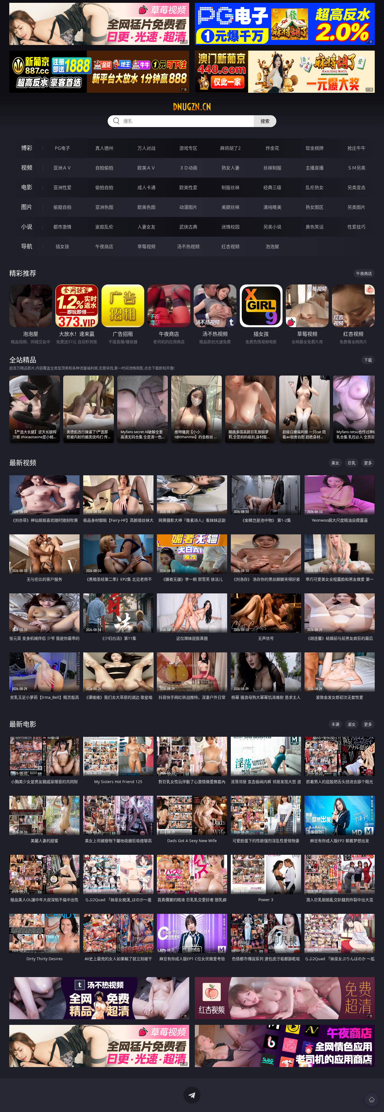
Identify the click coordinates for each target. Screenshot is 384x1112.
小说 (26, 226)
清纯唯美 (272, 207)
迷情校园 (231, 227)
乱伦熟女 (315, 187)
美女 (335, 462)
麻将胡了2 (230, 148)
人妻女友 (146, 227)
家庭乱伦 (104, 227)
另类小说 (272, 227)
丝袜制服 (272, 168)
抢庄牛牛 (356, 148)
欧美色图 (146, 207)
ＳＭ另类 (356, 168)
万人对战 (146, 148)
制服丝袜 (231, 187)
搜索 (265, 121)
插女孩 (62, 246)
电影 (26, 187)
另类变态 (356, 187)
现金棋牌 (315, 148)
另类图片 (356, 207)
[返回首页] (371, 1099)
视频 (26, 167)
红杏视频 (231, 246)
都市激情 (62, 227)
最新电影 (22, 724)
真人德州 (104, 148)
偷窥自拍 (62, 207)
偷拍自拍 (104, 187)
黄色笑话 (315, 227)
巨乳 (352, 462)
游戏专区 (188, 148)
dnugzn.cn (192, 106)
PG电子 (62, 148)
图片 (26, 207)
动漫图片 (188, 207)
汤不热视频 (188, 246)
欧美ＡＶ (146, 168)
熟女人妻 (231, 168)
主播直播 (315, 168)
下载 (368, 360)
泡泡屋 (272, 246)
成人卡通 (146, 187)
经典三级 (272, 187)
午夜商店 (104, 246)
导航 (26, 246)
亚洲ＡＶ (62, 168)
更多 (368, 462)
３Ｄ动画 (188, 168)
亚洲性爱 (62, 187)
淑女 (352, 724)
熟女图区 (315, 207)
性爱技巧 (356, 227)
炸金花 (272, 148)
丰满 (335, 724)
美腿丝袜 (231, 207)
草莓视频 (146, 246)
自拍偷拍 (104, 168)
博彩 (26, 148)
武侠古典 (188, 227)
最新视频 (22, 462)
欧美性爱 (188, 187)
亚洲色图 (104, 207)
